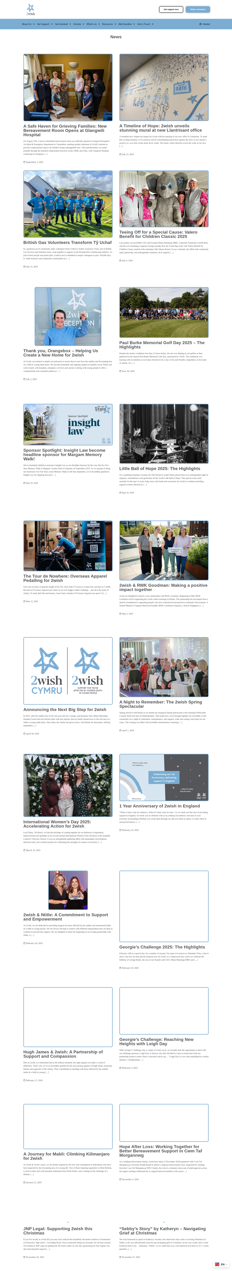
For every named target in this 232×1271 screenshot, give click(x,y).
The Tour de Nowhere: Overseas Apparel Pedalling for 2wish (65, 635)
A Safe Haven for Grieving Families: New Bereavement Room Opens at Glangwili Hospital (65, 130)
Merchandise (125, 24)
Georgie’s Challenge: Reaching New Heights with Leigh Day (156, 1155)
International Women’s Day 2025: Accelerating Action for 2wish (57, 909)
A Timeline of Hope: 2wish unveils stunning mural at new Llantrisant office (160, 128)
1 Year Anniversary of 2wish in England (159, 891)
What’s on (92, 24)
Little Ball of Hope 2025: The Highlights (159, 511)
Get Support (43, 24)
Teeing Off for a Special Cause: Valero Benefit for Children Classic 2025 (158, 248)
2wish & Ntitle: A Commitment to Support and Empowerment (65, 1016)
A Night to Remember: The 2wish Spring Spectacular (160, 775)
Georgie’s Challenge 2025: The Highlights (162, 1047)
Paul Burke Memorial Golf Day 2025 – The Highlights (162, 373)
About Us (26, 24)
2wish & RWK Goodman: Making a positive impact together (163, 644)
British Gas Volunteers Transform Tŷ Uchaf (67, 256)
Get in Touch (143, 24)
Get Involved (61, 24)
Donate (77, 24)
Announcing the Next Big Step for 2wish (64, 780)
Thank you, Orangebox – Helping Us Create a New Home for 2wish (60, 381)
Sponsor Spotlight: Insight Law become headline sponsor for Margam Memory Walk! (64, 497)
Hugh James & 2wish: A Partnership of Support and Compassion (63, 1168)
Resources (107, 24)
